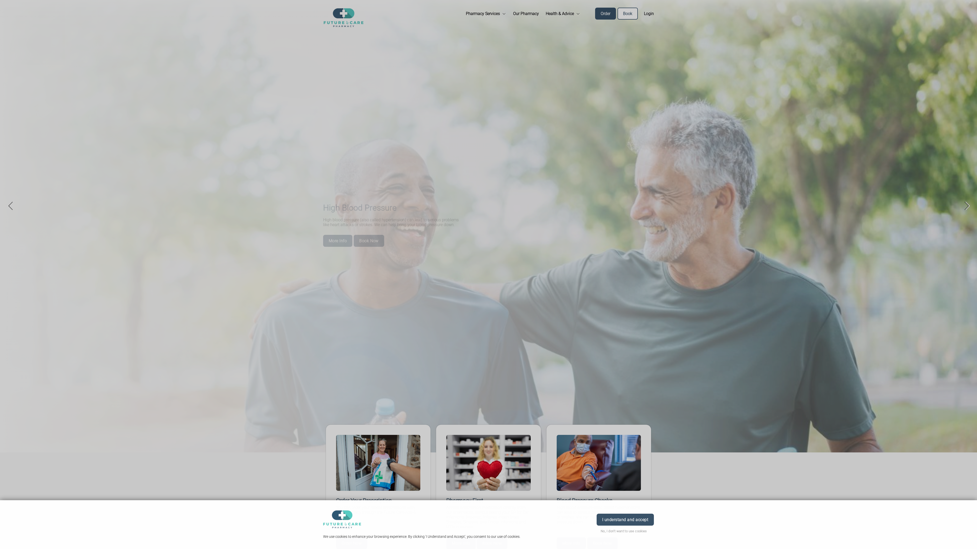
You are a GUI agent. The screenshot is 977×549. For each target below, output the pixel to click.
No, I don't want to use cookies (624, 531)
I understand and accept (625, 519)
